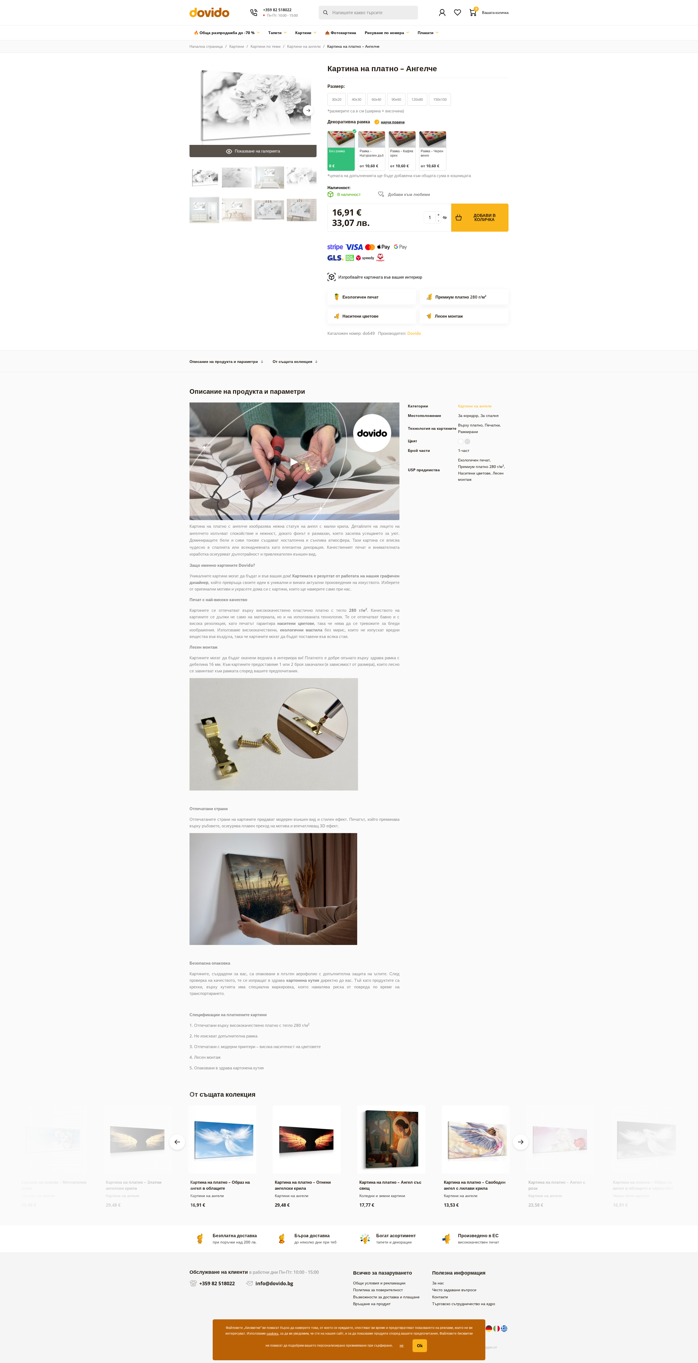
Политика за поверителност (378, 1289)
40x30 (356, 99)
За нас (438, 1283)
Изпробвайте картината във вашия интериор (380, 277)
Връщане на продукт (371, 1303)
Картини (236, 46)
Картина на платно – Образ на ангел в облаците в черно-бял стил (643, 1188)
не (402, 1345)
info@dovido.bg (273, 1283)
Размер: (336, 86)
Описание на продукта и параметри (223, 361)
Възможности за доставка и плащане (386, 1296)
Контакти (440, 1296)
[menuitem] (226, 32)
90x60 (396, 99)
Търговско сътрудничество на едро (463, 1303)
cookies (272, 1333)
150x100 (440, 99)
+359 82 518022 (216, 1283)
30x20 (336, 99)
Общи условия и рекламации (379, 1283)
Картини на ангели (304, 46)
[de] (489, 1328)
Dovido (414, 333)
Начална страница (206, 46)
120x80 (417, 99)
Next (308, 110)
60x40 (376, 99)
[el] (504, 1328)
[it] (497, 1328)
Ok (420, 1345)
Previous (177, 1142)
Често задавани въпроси (454, 1289)
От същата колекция (292, 361)
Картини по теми (266, 46)
